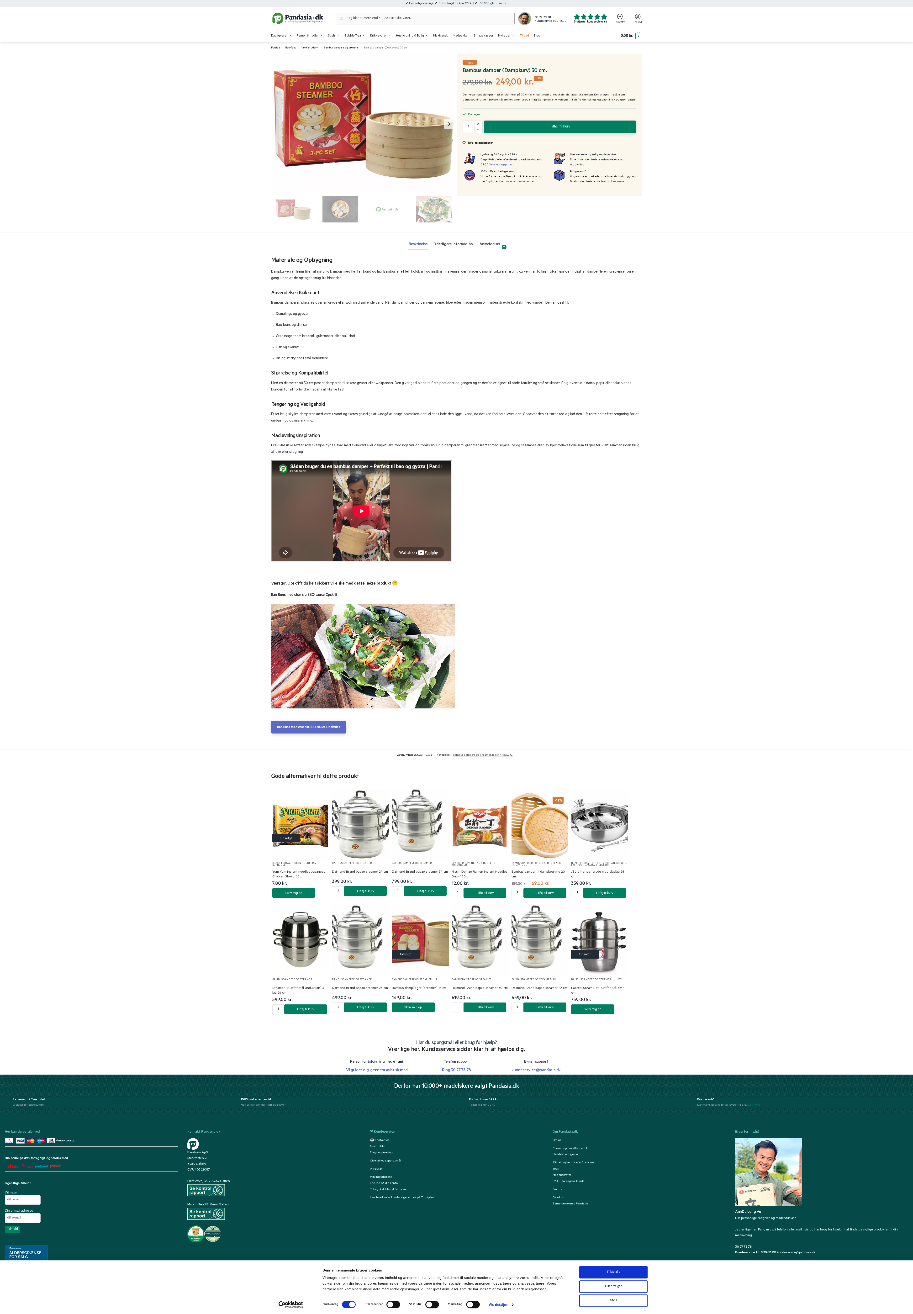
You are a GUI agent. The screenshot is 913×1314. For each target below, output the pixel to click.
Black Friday (500, 755)
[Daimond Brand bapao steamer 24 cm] (360, 824)
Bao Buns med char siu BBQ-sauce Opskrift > (308, 727)
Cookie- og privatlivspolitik (570, 1148)
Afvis (613, 1300)
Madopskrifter (562, 1175)
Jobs (556, 1169)
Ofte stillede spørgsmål (385, 1161)
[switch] (393, 1304)
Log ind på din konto (384, 1183)
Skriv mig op (293, 893)
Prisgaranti (377, 1169)
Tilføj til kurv (560, 127)
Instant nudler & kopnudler (294, 864)
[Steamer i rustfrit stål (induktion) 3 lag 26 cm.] (300, 940)
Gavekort (559, 1197)
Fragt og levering (381, 1153)
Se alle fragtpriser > (501, 165)
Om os (557, 1140)
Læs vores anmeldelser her (516, 182)
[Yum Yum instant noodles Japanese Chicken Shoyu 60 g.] (300, 824)
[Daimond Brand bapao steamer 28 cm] (360, 940)
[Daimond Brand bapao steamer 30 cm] (480, 940)
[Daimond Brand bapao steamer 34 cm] (420, 824)
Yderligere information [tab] (453, 244)
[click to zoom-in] (364, 123)
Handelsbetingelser (565, 1154)
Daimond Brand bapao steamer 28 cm (360, 988)
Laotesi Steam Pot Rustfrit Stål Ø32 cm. (597, 991)
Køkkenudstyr (310, 48)
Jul (511, 755)
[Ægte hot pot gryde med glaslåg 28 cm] (599, 824)
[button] (631, 36)
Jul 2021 (617, 979)
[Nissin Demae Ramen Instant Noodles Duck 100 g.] (480, 824)
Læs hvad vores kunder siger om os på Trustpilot (402, 1197)
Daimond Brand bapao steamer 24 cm (360, 872)
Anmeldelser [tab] (492, 245)
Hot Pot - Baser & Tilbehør (589, 865)
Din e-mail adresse (19, 1210)
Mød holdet (377, 1146)
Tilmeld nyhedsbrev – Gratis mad (574, 1163)
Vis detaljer (498, 1305)
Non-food (290, 48)
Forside (275, 48)
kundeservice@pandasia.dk (796, 1253)
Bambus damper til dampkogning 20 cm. (538, 874)
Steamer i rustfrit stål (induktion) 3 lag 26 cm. (298, 991)
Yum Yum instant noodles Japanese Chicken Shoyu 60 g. (298, 874)
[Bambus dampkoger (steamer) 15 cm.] (420, 940)
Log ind (637, 22)
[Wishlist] (319, 797)
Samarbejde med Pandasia (570, 1204)
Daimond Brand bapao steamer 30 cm (480, 988)
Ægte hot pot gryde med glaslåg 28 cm (597, 874)
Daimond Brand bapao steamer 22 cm (539, 988)
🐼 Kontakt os (379, 1140)
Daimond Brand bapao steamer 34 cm (420, 872)
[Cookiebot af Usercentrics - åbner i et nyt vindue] (290, 1304)
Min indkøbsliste (381, 1177)
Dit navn (11, 1192)
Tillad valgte (613, 1286)
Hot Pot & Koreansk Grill (608, 863)
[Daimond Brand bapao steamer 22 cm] (540, 940)
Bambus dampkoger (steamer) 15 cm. (419, 988)
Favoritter (620, 22)
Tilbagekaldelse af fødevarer (388, 1189)
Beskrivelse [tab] (418, 244)
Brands (557, 1189)
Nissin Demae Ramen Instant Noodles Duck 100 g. (479, 874)
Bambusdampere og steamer (341, 48)
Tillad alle (613, 1272)
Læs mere (617, 182)
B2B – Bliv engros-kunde (568, 1181)
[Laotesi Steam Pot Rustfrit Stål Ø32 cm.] (599, 940)
